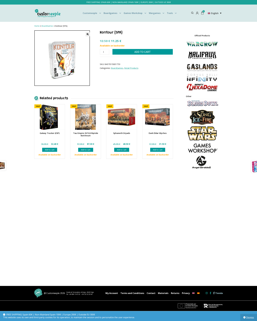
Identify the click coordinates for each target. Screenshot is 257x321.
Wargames (154, 13)
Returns (175, 293)
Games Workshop (133, 13)
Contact (151, 293)
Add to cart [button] (49, 149)
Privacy (186, 293)
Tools (170, 13)
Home (37, 26)
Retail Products (131, 68)
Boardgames (110, 13)
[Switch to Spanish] (198, 293)
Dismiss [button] (250, 317)
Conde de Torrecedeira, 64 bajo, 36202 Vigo (80, 292)
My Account (111, 293)
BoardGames (47, 26)
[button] (88, 34)
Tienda (219, 293)
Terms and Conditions (132, 293)
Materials (163, 293)
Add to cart (142, 52)
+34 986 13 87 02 (74, 294)
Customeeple (90, 13)
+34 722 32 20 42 (86, 294)
